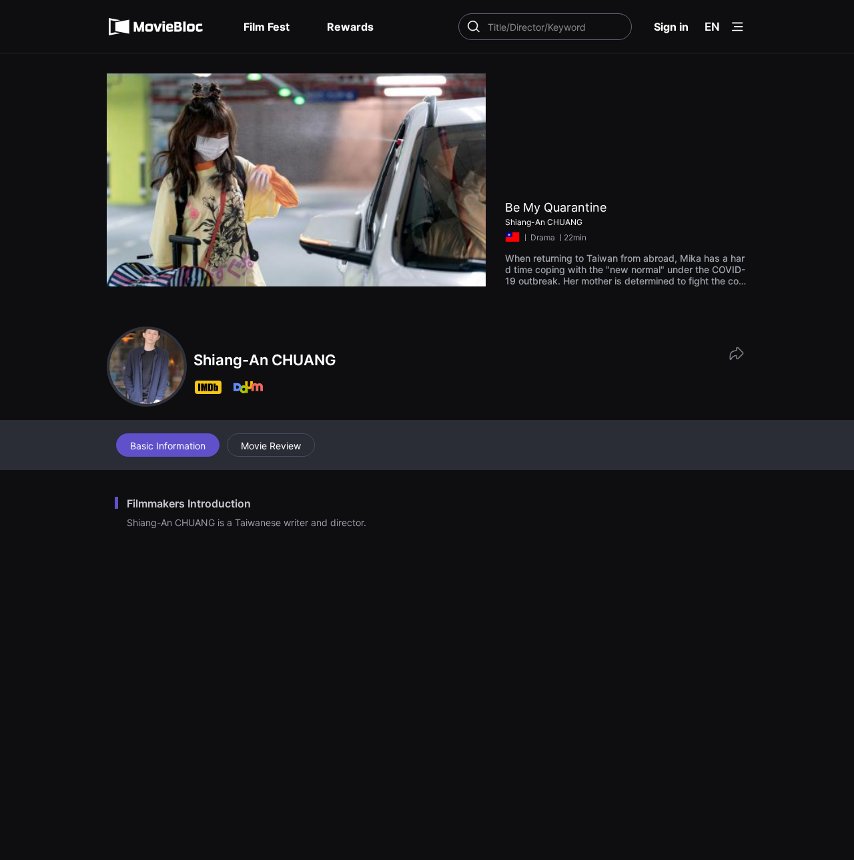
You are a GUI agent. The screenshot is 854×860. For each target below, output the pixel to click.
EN (712, 26)
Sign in (671, 26)
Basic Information (167, 445)
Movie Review (271, 445)
